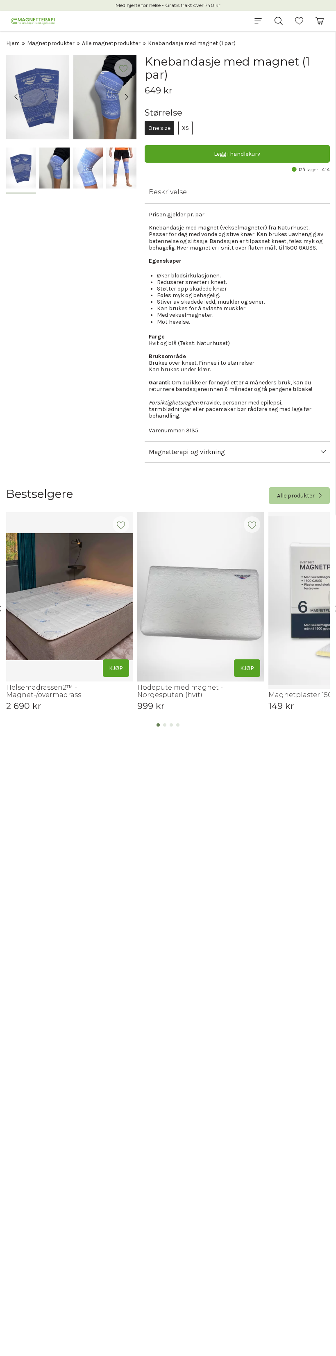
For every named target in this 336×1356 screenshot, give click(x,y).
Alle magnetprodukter (111, 43)
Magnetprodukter (51, 43)
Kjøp (116, 668)
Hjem (13, 43)
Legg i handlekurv (237, 153)
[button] (258, 21)
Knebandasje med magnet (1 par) (192, 43)
